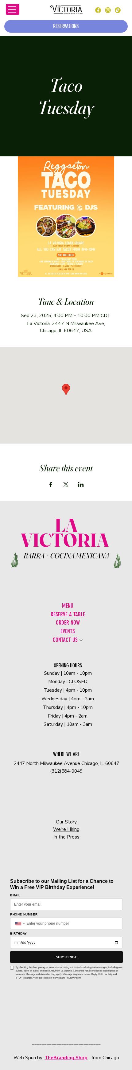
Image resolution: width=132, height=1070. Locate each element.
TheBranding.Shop (66, 1057)
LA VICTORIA (66, 533)
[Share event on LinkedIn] (81, 484)
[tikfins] (118, 10)
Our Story (66, 822)
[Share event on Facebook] (51, 484)
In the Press (66, 837)
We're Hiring (66, 829)
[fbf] (98, 10)
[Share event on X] (66, 484)
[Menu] (12, 9)
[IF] (108, 10)
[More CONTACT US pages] (81, 640)
